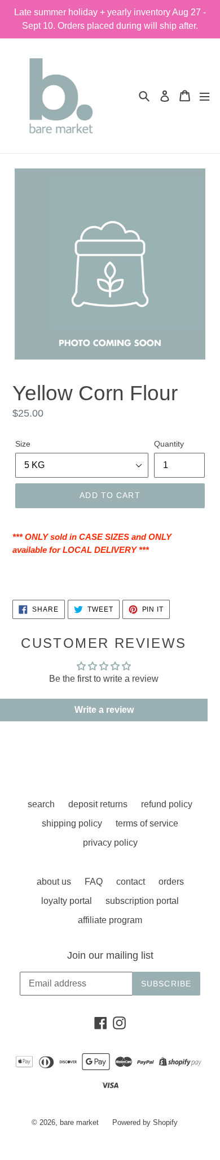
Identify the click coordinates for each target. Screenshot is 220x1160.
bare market (79, 1122)
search (41, 804)
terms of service (147, 823)
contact (130, 881)
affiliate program (110, 920)
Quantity (169, 443)
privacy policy (110, 842)
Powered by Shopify (145, 1122)
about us (54, 881)
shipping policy (72, 823)
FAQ (94, 881)
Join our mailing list (110, 955)
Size (22, 443)
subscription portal (142, 901)
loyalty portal (66, 901)
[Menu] (204, 95)
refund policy (166, 804)
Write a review (104, 710)
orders (171, 881)
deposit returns (97, 804)
